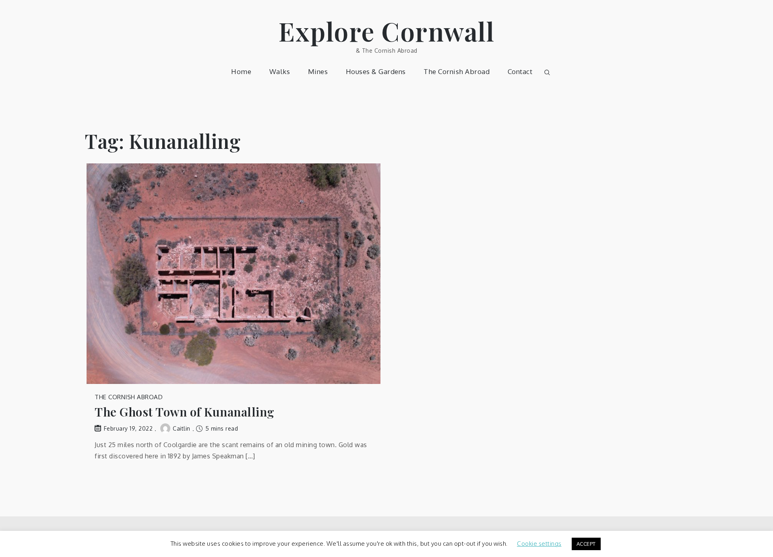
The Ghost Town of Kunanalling (185, 412)
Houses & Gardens (376, 71)
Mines (318, 71)
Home (241, 71)
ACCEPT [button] (586, 543)
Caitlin (181, 428)
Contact (520, 71)
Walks (279, 71)
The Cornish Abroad (457, 71)
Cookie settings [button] (539, 543)
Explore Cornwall (386, 31)
